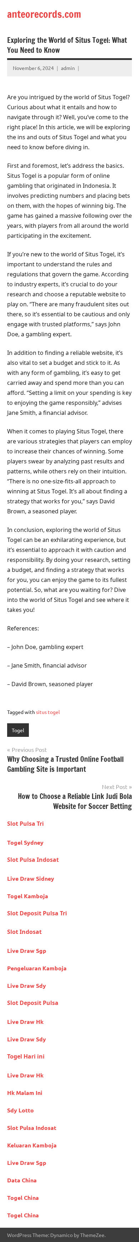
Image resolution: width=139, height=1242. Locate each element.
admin (68, 68)
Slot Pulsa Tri (25, 824)
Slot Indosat (24, 932)
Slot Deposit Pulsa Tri (37, 913)
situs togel (48, 712)
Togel (18, 730)
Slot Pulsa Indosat (33, 860)
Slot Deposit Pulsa (32, 1003)
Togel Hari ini (26, 1056)
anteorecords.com (44, 14)
